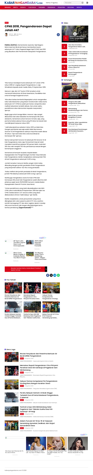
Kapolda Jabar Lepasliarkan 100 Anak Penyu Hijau (77, 123)
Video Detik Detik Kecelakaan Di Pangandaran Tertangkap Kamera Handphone (78, 52)
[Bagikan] (58, 34)
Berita (6, 22)
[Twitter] (51, 275)
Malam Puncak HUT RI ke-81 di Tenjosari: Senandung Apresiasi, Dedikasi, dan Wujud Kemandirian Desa (50, 316)
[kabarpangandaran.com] (23, 3)
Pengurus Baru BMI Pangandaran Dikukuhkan (76, 102)
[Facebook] (47, 275)
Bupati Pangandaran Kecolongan (75, 73)
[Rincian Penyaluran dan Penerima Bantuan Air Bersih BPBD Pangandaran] (13, 287)
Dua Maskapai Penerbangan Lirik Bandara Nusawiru (77, 130)
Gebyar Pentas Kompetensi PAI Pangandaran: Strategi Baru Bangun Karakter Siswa (49, 297)
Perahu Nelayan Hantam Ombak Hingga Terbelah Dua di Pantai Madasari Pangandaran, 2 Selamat (13, 316)
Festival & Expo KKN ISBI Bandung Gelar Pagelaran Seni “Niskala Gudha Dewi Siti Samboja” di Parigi (32, 316)
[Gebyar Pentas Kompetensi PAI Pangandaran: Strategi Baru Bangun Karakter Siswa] (51, 287)
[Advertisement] (46, 15)
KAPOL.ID (11, 34)
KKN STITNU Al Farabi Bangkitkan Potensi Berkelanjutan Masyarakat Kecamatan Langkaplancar (77, 116)
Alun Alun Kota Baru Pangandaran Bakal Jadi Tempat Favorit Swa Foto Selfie (76, 46)
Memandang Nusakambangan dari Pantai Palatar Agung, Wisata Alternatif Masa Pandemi (77, 109)
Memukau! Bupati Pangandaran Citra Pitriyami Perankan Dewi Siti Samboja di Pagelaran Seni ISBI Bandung (32, 297)
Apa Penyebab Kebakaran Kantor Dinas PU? (77, 66)
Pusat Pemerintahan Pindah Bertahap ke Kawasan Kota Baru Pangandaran (77, 59)
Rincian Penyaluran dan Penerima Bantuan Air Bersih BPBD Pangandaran (13, 297)
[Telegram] (54, 275)
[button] (82, 2)
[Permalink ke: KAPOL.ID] (7, 34)
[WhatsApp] (58, 275)
